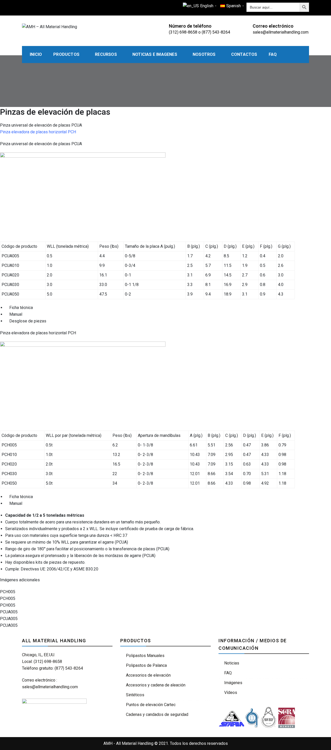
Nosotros (204, 54)
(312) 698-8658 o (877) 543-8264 (199, 32)
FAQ (273, 54)
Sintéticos (135, 694)
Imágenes (233, 682)
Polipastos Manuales (145, 655)
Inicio (36, 54)
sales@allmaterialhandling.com (281, 32)
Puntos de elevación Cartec (151, 704)
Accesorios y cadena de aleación (155, 685)
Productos (66, 54)
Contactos (244, 54)
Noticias (231, 663)
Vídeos (230, 692)
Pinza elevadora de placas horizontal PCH (38, 131)
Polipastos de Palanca (146, 665)
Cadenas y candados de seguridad (157, 714)
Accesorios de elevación (148, 675)
